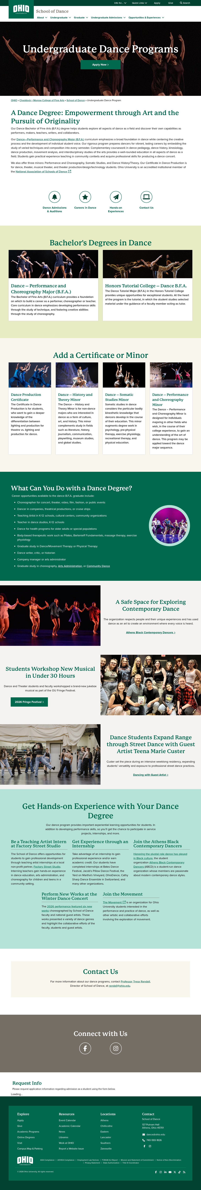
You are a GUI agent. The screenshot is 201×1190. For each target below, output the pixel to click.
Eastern (104, 1131)
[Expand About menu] (46, 17)
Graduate (79, 17)
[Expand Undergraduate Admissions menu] (124, 17)
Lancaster (105, 1137)
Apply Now (99, 65)
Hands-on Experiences (118, 209)
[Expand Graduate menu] (87, 17)
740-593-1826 (154, 1140)
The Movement (114, 902)
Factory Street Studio (47, 867)
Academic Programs (28, 1131)
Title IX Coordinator (130, 1162)
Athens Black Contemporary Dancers (149, 632)
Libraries (63, 1137)
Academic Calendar (69, 1126)
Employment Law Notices (88, 1160)
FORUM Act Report (110, 1160)
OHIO (14, 100)
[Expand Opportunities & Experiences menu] (163, 17)
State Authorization (111, 1162)
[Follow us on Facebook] (144, 1146)
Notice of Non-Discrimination (169, 1160)
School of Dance (52, 11)
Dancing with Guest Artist (149, 775)
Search (186, 3)
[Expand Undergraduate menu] (70, 17)
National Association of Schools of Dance (43, 172)
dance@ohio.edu (156, 1134)
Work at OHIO (66, 1143)
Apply (157, 3)
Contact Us (149, 208)
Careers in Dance (85, 208)
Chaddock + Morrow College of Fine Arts (41, 100)
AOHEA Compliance (65, 1160)
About (40, 17)
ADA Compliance (47, 1160)
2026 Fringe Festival (28, 702)
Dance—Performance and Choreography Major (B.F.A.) (50, 139)
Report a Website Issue (71, 1148)
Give (170, 3)
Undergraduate (59, 17)
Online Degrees (26, 1137)
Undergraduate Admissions (106, 17)
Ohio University (30, 1171)
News (62, 1131)
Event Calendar (67, 1120)
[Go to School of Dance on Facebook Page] (85, 1048)
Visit (19, 1143)
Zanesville (106, 1148)
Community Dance (98, 566)
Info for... (119, 3)
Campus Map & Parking (30, 1148)
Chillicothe (106, 1126)
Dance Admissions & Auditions (55, 209)
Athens (104, 1120)
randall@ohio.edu (119, 986)
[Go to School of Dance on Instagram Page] (116, 1048)
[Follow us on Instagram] (150, 1146)
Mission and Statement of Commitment (137, 1160)
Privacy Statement (92, 1162)
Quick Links (138, 3)
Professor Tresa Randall (135, 981)
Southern (105, 1143)
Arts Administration (70, 566)
